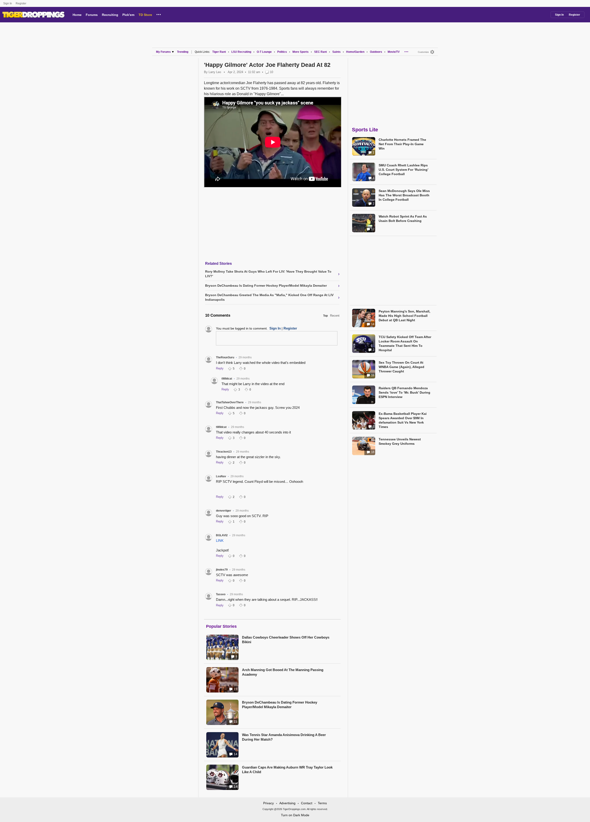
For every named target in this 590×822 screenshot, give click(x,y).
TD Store (145, 15)
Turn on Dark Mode (295, 815)
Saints (336, 51)
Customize (423, 52)
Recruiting (110, 15)
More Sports (300, 51)
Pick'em (128, 15)
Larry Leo (215, 72)
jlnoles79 (222, 569)
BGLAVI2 (222, 535)
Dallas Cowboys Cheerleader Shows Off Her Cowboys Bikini (285, 639)
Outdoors (376, 51)
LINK (220, 540)
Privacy (268, 803)
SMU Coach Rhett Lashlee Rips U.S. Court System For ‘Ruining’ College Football (403, 169)
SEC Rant (320, 51)
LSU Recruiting (241, 51)
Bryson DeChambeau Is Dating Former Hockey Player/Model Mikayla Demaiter (279, 704)
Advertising (287, 803)
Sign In (7, 3)
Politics (282, 51)
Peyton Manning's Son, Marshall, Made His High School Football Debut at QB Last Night (404, 315)
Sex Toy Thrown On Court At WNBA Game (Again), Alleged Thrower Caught (401, 367)
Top (325, 315)
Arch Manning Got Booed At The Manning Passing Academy (282, 672)
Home (77, 15)
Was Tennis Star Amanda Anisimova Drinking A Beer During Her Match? (284, 737)
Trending (182, 51)
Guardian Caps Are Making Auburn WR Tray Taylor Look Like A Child (287, 769)
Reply (220, 368)
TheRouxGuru (225, 357)
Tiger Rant (219, 51)
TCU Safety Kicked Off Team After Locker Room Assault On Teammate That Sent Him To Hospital (405, 343)
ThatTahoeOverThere (230, 402)
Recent (334, 315)
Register (21, 3)
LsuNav (221, 476)
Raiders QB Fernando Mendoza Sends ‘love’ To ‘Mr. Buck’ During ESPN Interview (404, 392)
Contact (306, 803)
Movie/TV (394, 51)
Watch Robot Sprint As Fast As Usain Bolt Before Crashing (403, 219)
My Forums (163, 51)
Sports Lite (365, 130)
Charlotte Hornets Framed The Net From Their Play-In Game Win (402, 144)
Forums (92, 15)
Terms (322, 803)
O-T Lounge (264, 51)
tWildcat (226, 378)
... (158, 14)
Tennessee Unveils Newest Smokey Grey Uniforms (400, 441)
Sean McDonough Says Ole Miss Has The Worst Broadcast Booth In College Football (404, 195)
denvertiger (223, 510)
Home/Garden (355, 51)
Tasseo (220, 594)
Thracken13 (224, 451)
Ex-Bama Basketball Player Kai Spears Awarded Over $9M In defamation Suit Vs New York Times (403, 420)
